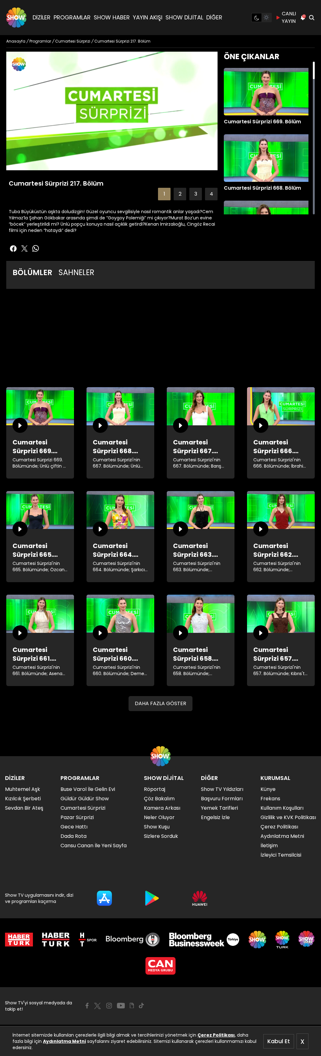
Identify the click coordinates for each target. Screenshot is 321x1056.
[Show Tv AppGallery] (199, 898)
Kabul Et (278, 1041)
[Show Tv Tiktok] (141, 1005)
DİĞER (214, 17)
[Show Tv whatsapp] (35, 248)
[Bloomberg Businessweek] (204, 939)
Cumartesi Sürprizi (83, 808)
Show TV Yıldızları (222, 789)
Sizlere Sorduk (161, 836)
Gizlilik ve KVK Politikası (288, 817)
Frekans (270, 798)
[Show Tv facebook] (13, 248)
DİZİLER (41, 17)
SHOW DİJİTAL (184, 17)
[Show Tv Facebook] (87, 1005)
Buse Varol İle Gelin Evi (88, 789)
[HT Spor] (88, 939)
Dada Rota (74, 836)
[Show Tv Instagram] (109, 1005)
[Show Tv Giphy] (132, 1005)
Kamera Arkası (162, 808)
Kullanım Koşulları (281, 808)
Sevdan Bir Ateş (24, 808)
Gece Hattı (74, 826)
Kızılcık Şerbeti (23, 798)
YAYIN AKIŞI (147, 17)
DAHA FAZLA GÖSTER (160, 703)
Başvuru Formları (222, 798)
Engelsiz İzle (215, 817)
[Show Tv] (16, 18)
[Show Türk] (282, 939)
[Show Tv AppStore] (104, 898)
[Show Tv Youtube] (121, 1005)
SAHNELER (76, 272)
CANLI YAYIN (289, 17)
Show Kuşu (157, 826)
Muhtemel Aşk (22, 789)
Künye (268, 789)
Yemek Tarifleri (219, 808)
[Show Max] (307, 939)
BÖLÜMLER (32, 272)
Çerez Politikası (216, 1035)
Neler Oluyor (159, 817)
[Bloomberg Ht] (133, 939)
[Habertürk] (19, 939)
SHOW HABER (112, 17)
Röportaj (154, 789)
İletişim (269, 845)
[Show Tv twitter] (24, 248)
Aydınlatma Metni (64, 1041)
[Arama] (311, 17)
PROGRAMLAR (72, 17)
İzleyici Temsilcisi (280, 855)
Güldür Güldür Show (85, 798)
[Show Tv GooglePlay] (152, 898)
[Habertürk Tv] (56, 939)
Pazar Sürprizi (77, 817)
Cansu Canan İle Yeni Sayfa (94, 845)
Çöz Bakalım (159, 798)
